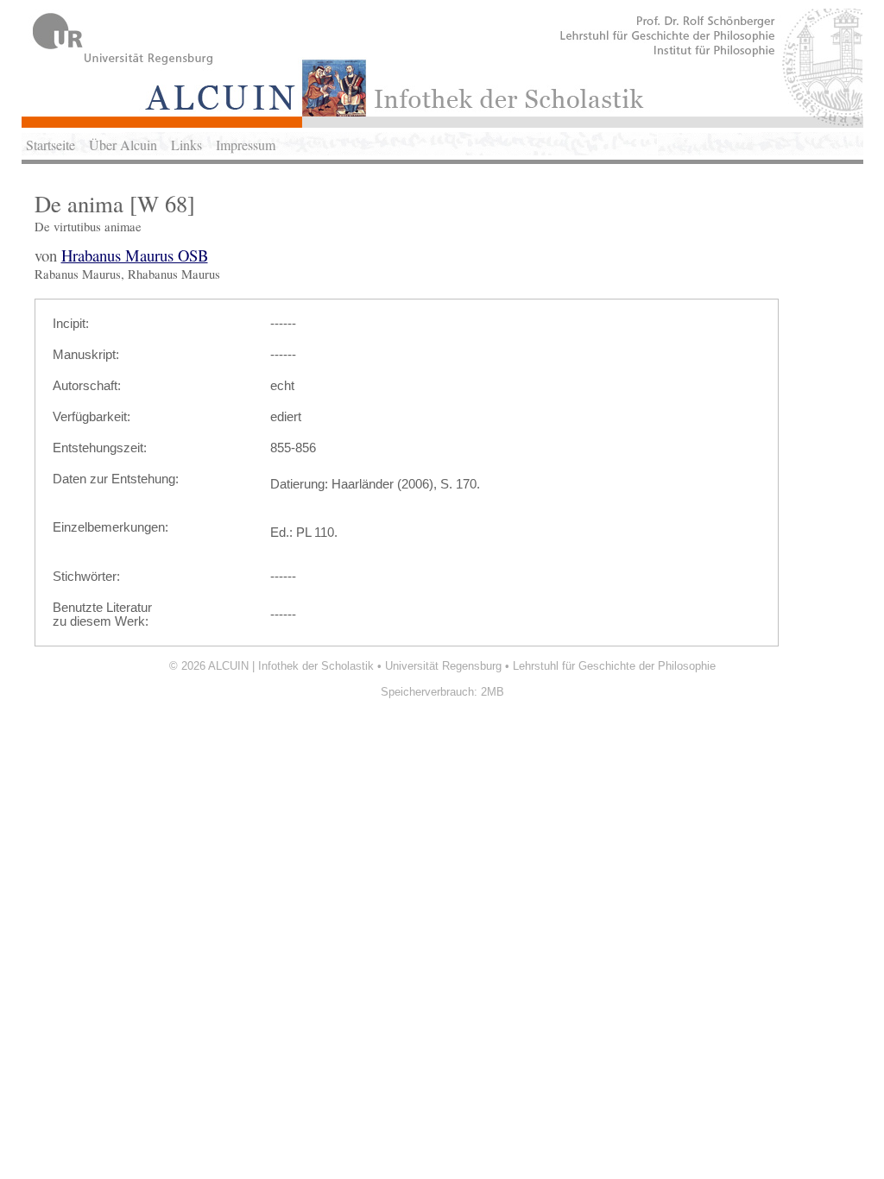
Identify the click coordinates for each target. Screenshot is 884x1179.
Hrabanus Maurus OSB (134, 255)
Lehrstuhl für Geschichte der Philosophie (614, 665)
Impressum (245, 145)
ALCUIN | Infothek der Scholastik (291, 665)
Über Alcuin (123, 145)
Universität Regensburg (443, 665)
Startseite (50, 145)
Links (186, 145)
